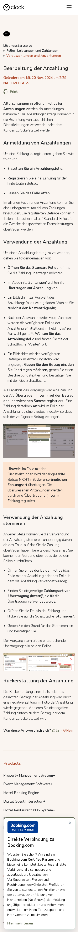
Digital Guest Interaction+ (24, 801)
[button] (6, 37)
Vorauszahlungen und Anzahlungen (33, 55)
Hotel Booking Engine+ (22, 792)
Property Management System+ (29, 775)
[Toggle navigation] (69, 7)
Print (14, 91)
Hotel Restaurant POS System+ (29, 810)
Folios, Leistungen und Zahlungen (32, 50)
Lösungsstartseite (17, 45)
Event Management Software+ (28, 784)
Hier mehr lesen (20, 923)
